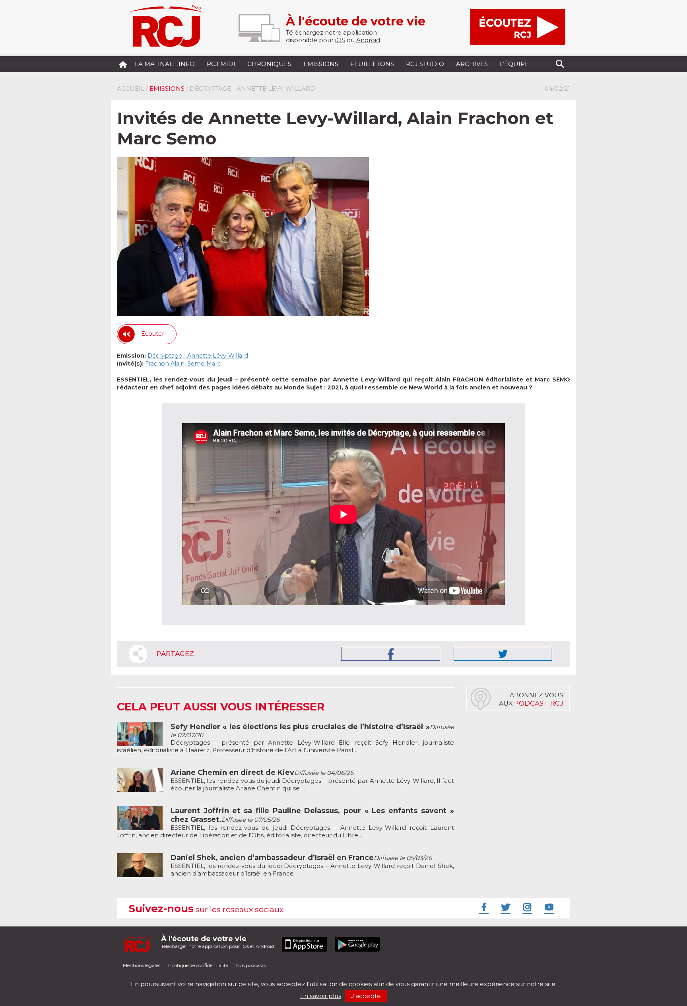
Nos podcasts (251, 965)
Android (368, 40)
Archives (472, 64)
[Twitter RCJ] (504, 907)
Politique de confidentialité (198, 965)
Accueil (130, 88)
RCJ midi (221, 64)
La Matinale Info (165, 64)
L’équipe (514, 64)
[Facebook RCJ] (483, 907)
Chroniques (269, 64)
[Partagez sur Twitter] (503, 654)
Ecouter (152, 333)
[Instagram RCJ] (526, 907)
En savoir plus (320, 996)
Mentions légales (141, 965)
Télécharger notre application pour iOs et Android (217, 941)
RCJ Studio (425, 64)
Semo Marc (204, 363)
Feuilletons (372, 64)
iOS (340, 40)
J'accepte (366, 996)
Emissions (320, 64)
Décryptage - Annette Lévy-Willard (197, 355)
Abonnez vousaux (531, 699)
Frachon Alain (164, 363)
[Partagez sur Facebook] (390, 654)
